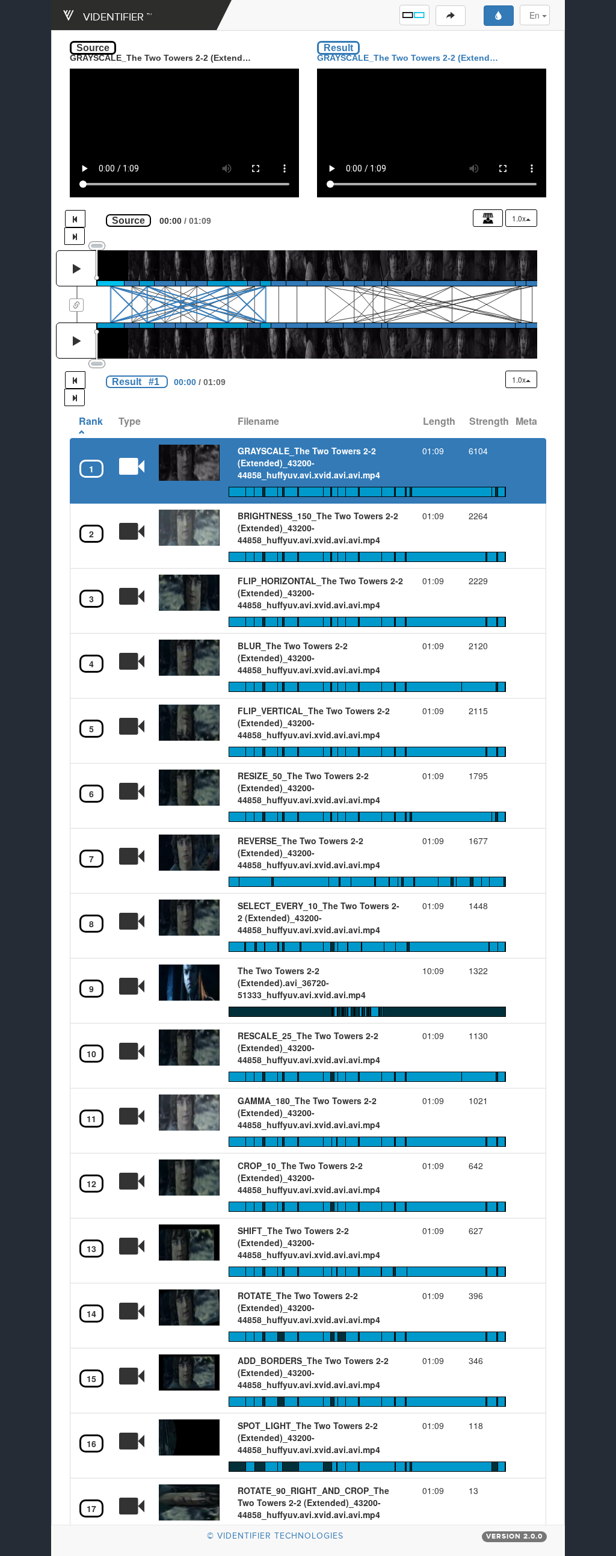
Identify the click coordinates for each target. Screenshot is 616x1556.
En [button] (535, 15)
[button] (414, 15)
